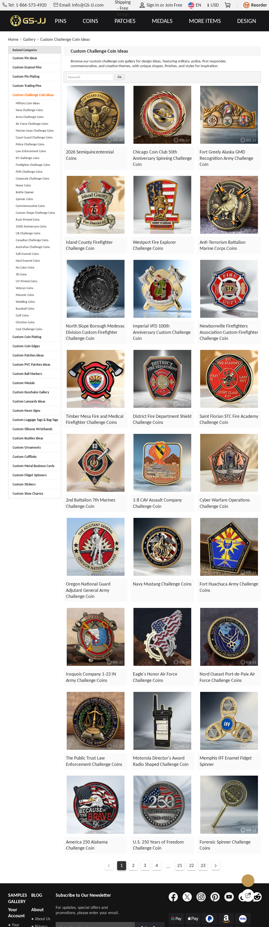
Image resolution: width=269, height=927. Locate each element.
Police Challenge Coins (30, 144)
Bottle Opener (25, 192)
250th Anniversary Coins (31, 226)
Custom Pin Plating (26, 76)
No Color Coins (25, 267)
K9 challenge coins (27, 158)
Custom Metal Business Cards (33, 466)
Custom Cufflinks (25, 457)
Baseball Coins (25, 308)
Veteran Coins (24, 288)
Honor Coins (23, 185)
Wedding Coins (25, 302)
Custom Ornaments (27, 447)
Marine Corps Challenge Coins (35, 130)
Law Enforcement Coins (31, 151)
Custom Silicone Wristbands (32, 429)
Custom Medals (24, 383)
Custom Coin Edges (26, 346)
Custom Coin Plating (27, 337)
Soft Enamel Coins (27, 254)
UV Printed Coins (26, 281)
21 (179, 865)
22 (191, 865)
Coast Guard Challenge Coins (34, 137)
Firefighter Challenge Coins (33, 165)
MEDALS (162, 20)
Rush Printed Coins (28, 219)
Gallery (29, 39)
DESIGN (246, 20)
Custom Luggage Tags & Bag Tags (35, 420)
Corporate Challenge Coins (32, 178)
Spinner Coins (24, 199)
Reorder (259, 5)
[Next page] (216, 865)
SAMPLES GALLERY (17, 898)
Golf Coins (22, 315)
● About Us (40, 918)
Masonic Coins (25, 295)
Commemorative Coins (30, 206)
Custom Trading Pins (27, 86)
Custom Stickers (24, 484)
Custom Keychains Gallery (31, 392)
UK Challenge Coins (28, 233)
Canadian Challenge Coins (32, 240)
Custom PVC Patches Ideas (31, 364)
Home (13, 39)
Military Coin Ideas (28, 103)
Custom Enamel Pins (27, 67)
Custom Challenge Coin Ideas (65, 39)
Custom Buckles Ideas (28, 438)
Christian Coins (25, 322)
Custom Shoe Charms (28, 493)
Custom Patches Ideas (28, 355)
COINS (90, 20)
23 (203, 865)
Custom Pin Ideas (25, 58)
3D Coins (21, 274)
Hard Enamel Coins (28, 260)
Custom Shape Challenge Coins (35, 213)
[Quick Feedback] (248, 895)
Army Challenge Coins (30, 117)
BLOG (36, 895)
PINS (60, 20)
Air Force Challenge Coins (32, 124)
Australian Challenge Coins (33, 247)
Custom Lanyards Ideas (29, 401)
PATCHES (125, 20)
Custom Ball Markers (27, 374)
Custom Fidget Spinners (29, 475)
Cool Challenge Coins (29, 329)
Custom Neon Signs (26, 411)
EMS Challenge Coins (29, 171)
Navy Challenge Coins (29, 110)
